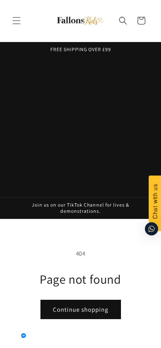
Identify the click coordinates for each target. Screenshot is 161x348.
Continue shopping (81, 309)
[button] (16, 21)
